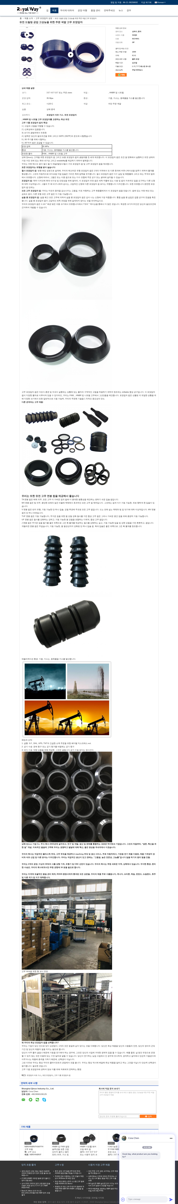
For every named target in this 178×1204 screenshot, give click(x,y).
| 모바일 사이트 (97, 1198)
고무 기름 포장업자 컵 (62, 1075)
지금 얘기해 (146, 2)
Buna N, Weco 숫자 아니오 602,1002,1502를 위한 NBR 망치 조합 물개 (36, 1193)
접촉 (150, 1116)
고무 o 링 (59, 1165)
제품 (54, 10)
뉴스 (121, 10)
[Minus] (171, 1138)
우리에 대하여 (67, 10)
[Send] (171, 1199)
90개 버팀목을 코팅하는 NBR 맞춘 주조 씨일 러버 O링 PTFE (103, 1190)
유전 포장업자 (47, 1075)
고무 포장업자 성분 (44, 18)
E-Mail (78, 1198)
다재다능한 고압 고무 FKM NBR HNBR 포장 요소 (116, 1149)
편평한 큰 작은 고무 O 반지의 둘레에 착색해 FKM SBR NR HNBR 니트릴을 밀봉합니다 (69, 1189)
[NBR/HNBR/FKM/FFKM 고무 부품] (33, 1138)
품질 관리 (95, 10)
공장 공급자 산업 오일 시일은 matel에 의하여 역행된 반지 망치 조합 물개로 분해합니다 (36, 1173)
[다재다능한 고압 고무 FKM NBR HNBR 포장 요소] (117, 1138)
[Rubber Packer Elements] (70, 55)
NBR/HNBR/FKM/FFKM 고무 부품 (33, 1147)
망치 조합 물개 (28, 1165)
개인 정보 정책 (39, 1202)
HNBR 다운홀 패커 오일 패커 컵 (88, 1147)
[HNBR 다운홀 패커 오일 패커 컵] (89, 1138)
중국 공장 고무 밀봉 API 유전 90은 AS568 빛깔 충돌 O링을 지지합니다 (68, 1172)
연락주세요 (109, 10)
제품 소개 (28, 18)
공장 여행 (82, 10)
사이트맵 (86, 1198)
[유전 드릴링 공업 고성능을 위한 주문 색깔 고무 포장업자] (26, 47)
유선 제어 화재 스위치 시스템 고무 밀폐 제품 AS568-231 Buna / (69, 1182)
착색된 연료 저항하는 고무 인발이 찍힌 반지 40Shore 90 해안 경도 (69, 1177)
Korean (161, 2)
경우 (129, 10)
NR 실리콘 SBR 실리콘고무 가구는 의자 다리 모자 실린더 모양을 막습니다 (103, 1185)
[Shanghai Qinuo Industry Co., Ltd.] (28, 10)
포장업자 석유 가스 (34, 1075)
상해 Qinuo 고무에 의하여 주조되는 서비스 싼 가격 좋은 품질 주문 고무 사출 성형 (102, 1178)
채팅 (123, 75)
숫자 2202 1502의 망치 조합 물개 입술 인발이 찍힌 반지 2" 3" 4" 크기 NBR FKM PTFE (36, 1186)
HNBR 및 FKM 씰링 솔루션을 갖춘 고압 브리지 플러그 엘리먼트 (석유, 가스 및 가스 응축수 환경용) (61, 1151)
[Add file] (123, 1199)
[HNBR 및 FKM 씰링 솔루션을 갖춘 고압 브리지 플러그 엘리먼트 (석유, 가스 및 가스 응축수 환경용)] (61, 1138)
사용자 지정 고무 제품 (99, 1165)
